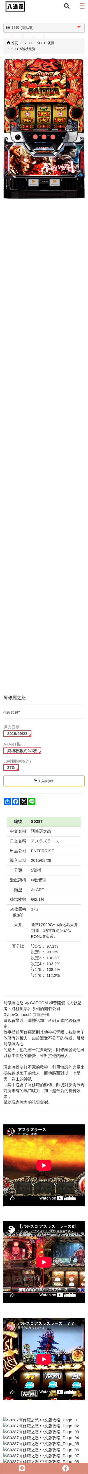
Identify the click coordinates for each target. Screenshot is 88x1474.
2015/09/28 (17, 733)
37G (11, 767)
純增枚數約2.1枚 (22, 750)
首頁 (14, 43)
